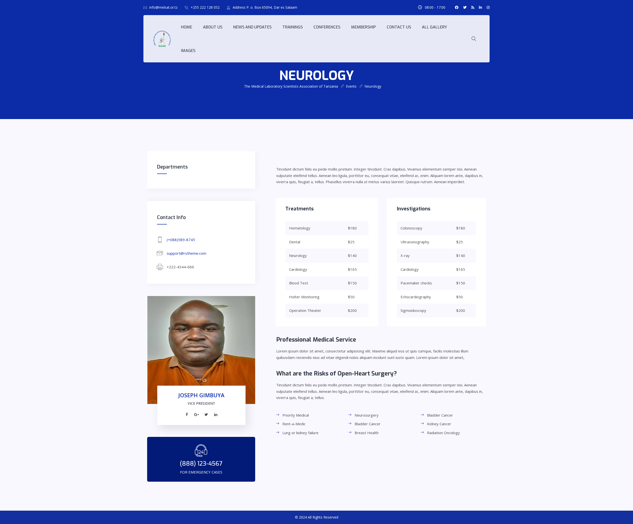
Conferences (327, 27)
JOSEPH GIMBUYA (201, 395)
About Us (212, 27)
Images (188, 50)
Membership (363, 27)
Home (186, 27)
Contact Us (399, 27)
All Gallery (434, 27)
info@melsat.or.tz (163, 7)
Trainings (292, 27)
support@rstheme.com (186, 253)
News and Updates (252, 27)
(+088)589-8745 (181, 239)
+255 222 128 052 (205, 7)
